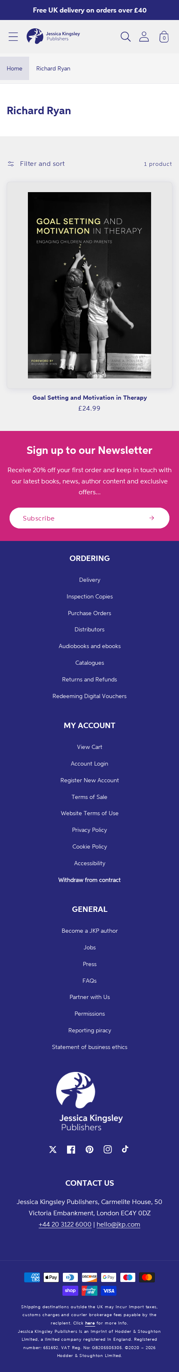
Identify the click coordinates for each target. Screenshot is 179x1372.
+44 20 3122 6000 (65, 1224)
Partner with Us (90, 996)
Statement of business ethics (89, 1046)
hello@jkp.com (118, 1224)
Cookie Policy (89, 846)
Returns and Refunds (89, 679)
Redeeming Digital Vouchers (89, 695)
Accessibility (89, 862)
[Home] (53, 36)
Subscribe (39, 518)
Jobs (90, 947)
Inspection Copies (90, 596)
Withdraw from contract (89, 879)
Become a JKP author (90, 930)
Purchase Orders (89, 612)
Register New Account (89, 780)
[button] (13, 36)
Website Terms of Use (90, 812)
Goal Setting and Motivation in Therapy (89, 397)
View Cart (89, 746)
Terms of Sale (89, 796)
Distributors (89, 629)
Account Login (89, 763)
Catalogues (89, 662)
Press (90, 963)
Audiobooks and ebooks (90, 645)
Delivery (89, 579)
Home (14, 68)
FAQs (89, 980)
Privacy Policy (89, 829)
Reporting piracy (89, 1030)
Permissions (90, 1013)
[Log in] (144, 36)
